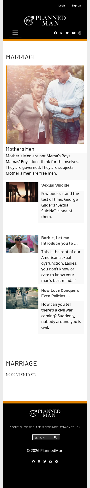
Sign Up (76, 5)
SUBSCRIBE (27, 427)
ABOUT (14, 427)
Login (62, 5)
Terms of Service (47, 427)
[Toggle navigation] (15, 32)
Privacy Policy (70, 427)
